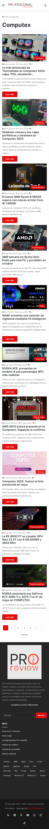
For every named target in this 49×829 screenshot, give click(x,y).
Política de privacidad (11, 749)
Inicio (6, 17)
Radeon (33, 771)
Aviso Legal (7, 736)
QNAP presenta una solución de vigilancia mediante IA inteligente (24, 317)
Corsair (39, 762)
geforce (6, 766)
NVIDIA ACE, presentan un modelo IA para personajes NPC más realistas (23, 372)
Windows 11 (31, 775)
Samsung (7, 775)
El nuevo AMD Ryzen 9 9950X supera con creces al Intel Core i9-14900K (22, 200)
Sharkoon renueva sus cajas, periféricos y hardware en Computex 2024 (21, 135)
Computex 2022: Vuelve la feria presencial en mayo (22, 483)
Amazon (7, 762)
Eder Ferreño (9, 312)
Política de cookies (10, 745)
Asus (31, 762)
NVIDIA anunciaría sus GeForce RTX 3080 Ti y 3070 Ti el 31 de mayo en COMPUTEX (22, 597)
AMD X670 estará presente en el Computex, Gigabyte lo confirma (23, 428)
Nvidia (23, 771)
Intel (34, 766)
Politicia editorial (9, 754)
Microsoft (7, 771)
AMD (15, 762)
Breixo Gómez (9, 64)
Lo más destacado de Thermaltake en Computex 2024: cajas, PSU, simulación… (23, 71)
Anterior (24, 635)
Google (26, 766)
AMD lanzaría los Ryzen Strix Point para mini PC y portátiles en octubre (24, 260)
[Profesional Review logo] (20, 5)
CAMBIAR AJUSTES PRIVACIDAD (24, 705)
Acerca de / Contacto (11, 731)
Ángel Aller (8, 253)
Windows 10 (19, 775)
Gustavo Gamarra (11, 423)
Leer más (10, 94)
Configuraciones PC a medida (14, 740)
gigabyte (16, 766)
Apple (23, 762)
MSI (16, 771)
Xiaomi (42, 775)
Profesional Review (36, 808)
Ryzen (42, 771)
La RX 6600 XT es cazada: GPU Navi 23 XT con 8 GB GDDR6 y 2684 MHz (22, 539)
